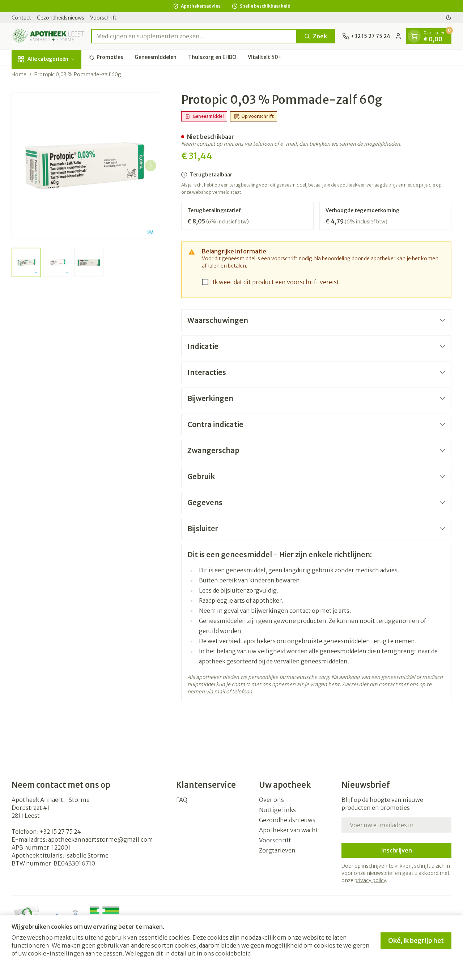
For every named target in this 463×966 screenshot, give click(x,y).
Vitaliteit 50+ (265, 57)
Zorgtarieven (277, 850)
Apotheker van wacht (288, 830)
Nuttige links (277, 809)
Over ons (271, 799)
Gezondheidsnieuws (60, 17)
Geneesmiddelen (156, 57)
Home (19, 74)
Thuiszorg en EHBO (212, 57)
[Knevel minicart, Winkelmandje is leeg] (414, 36)
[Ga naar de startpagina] (48, 36)
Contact (21, 17)
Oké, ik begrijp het (416, 940)
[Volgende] (150, 165)
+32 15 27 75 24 (60, 831)
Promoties (110, 57)
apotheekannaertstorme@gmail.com (100, 839)
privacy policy (370, 880)
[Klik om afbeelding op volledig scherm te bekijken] (85, 166)
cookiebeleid (233, 953)
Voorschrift (103, 17)
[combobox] (194, 36)
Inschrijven (396, 850)
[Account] (398, 36)
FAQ (181, 799)
